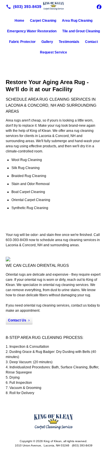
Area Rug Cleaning (77, 21)
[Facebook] (99, 6)
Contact (91, 42)
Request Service (53, 52)
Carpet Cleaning (43, 21)
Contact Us (17, 320)
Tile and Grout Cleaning (81, 31)
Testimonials (69, 42)
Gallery (47, 42)
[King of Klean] (53, 6)
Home (19, 21)
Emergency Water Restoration (31, 31)
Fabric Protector (22, 42)
